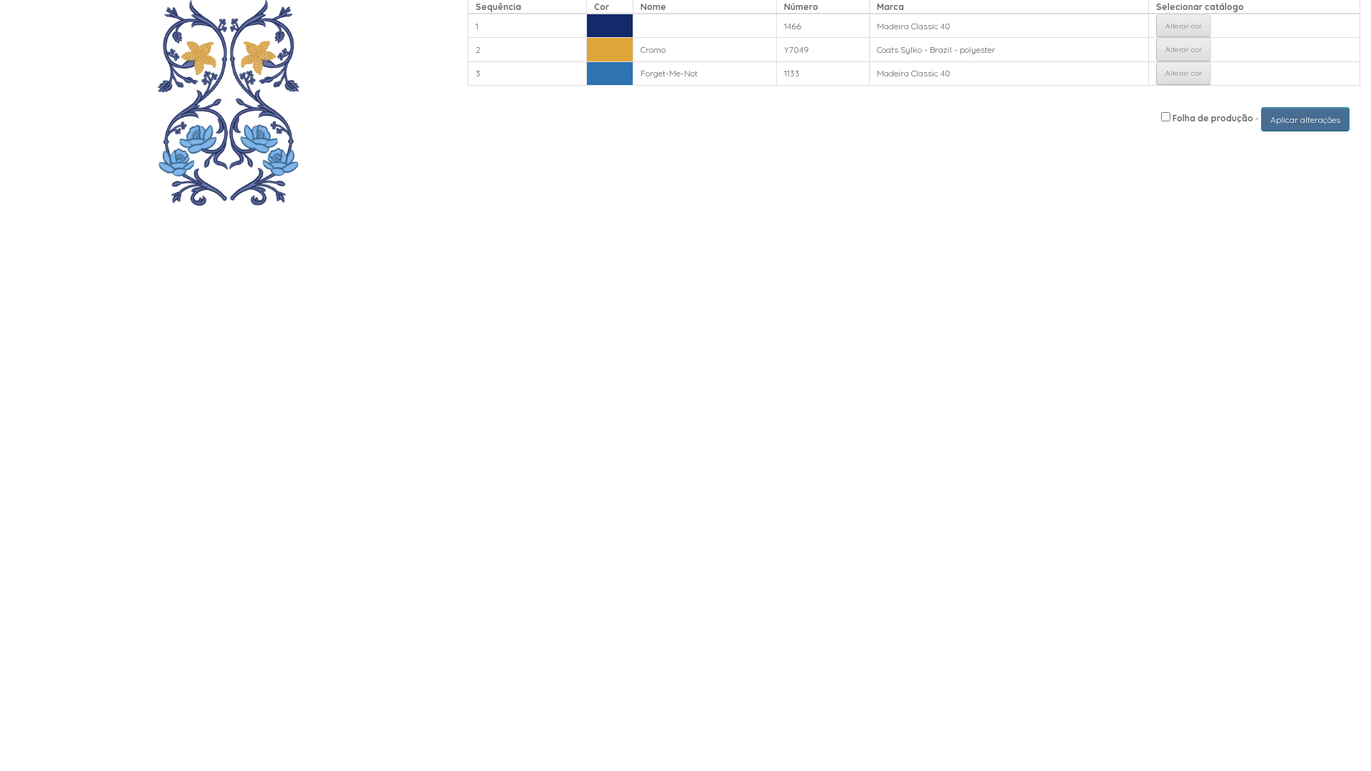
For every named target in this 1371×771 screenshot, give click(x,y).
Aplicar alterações (1305, 119)
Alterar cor (1183, 26)
